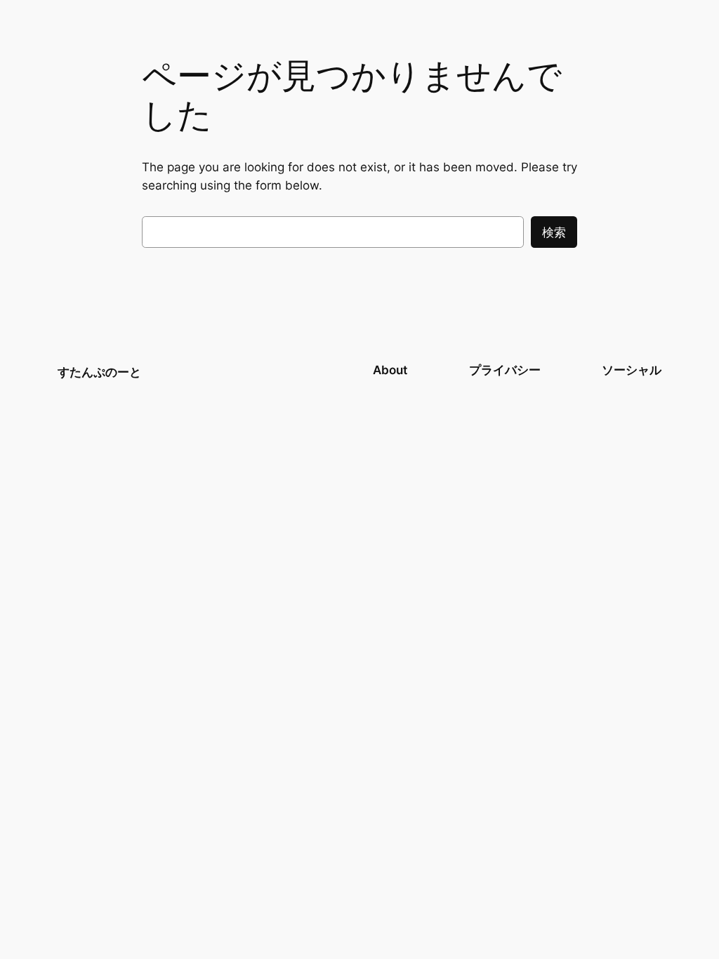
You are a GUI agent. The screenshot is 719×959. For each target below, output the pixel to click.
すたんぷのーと (99, 372)
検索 (554, 232)
